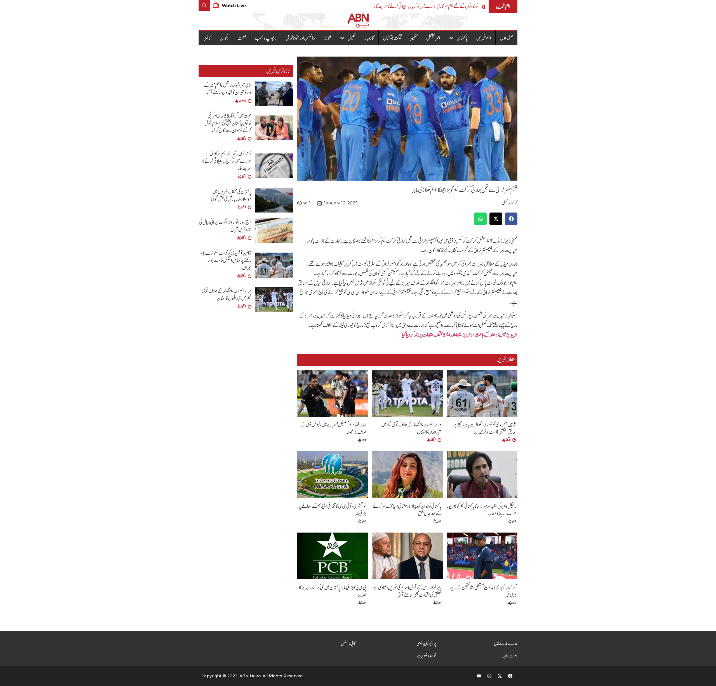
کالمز (207, 38)
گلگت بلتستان (392, 38)
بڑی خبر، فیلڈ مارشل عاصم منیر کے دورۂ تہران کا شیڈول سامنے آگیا (227, 89)
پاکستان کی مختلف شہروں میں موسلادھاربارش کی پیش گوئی (231, 196)
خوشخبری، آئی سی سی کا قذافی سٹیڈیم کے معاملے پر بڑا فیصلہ (332, 510)
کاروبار (369, 38)
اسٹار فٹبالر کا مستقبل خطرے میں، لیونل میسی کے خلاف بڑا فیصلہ (333, 429)
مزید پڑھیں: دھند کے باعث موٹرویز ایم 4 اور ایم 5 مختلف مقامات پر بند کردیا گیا (459, 334)
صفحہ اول (506, 38)
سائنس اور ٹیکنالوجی (301, 38)
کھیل (351, 38)
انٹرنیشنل (433, 38)
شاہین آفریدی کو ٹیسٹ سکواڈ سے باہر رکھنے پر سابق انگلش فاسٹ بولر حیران (484, 429)
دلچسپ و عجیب (266, 38)
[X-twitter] (499, 675)
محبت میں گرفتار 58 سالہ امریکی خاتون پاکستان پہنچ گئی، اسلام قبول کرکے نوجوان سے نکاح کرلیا (227, 123)
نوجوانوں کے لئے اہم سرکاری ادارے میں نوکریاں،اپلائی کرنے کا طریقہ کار (426, 6)
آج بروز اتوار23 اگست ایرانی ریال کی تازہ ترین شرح (225, 226)
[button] (511, 219)
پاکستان (462, 38)
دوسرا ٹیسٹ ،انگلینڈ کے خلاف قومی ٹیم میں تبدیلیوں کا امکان (411, 429)
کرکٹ (513, 203)
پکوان (224, 38)
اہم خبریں (483, 38)
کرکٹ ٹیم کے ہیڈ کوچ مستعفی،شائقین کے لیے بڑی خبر (483, 591)
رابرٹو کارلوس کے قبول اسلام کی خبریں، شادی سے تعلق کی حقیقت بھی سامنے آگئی (406, 591)
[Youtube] (479, 675)
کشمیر (414, 38)
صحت (241, 38)
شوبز (327, 38)
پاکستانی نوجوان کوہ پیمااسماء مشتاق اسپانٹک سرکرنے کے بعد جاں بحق (407, 510)
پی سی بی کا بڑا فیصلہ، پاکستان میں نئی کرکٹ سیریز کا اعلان (332, 591)
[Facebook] (510, 675)
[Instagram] (489, 675)
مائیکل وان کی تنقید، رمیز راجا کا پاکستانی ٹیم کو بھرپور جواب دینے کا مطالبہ (481, 510)
